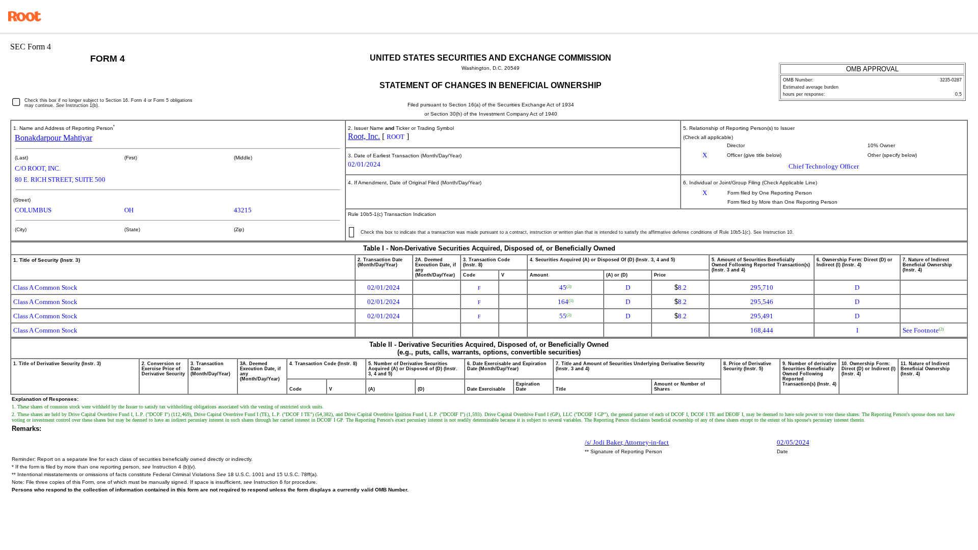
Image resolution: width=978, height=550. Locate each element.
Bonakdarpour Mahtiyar (53, 137)
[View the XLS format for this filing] (963, 16)
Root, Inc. (364, 136)
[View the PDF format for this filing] (948, 16)
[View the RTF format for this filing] (934, 16)
